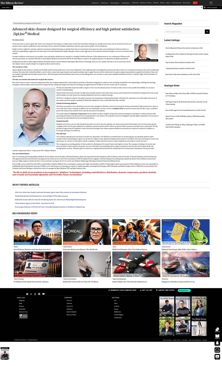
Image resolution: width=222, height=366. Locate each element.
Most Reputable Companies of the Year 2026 (183, 319)
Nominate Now (23, 312)
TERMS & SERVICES (167, 340)
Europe (116, 309)
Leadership (125, 3)
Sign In (195, 3)
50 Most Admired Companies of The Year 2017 (27, 23)
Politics (162, 3)
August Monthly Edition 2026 (167, 298)
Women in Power (146, 3)
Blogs (20, 303)
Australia (116, 306)
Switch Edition (6, 7)
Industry (95, 3)
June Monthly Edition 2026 (199, 317)
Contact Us (70, 306)
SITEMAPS (204, 340)
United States (118, 317)
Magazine (22, 300)
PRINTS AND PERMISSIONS (195, 340)
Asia (115, 300)
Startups (21, 306)
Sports (168, 3)
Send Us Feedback (72, 312)
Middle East (117, 312)
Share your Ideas (71, 315)
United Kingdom (118, 315)
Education (135, 3)
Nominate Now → (131, 290)
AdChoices (69, 309)
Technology (114, 3)
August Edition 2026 (182, 297)
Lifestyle (156, 3)
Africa (116, 303)
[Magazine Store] (5, 354)
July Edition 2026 (166, 317)
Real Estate (186, 3)
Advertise (69, 303)
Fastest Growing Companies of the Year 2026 (199, 299)
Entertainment (177, 3)
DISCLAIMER (184, 340)
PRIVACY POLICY (177, 340)
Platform (104, 3)
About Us (69, 300)
